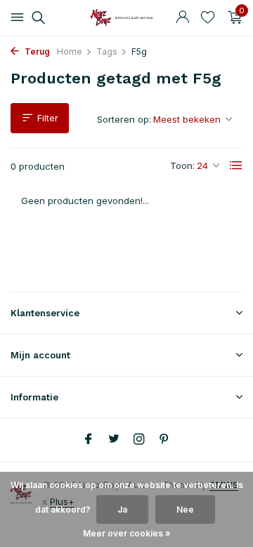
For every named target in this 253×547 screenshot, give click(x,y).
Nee (185, 509)
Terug (36, 51)
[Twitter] (113, 439)
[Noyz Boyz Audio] (126, 17)
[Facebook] (88, 439)
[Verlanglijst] (207, 17)
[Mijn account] (182, 17)
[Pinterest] (164, 439)
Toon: (182, 165)
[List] (236, 165)
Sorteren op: (124, 119)
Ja (122, 509)
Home (69, 51)
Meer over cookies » (127, 533)
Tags (106, 51)
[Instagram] (139, 439)
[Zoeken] (36, 18)
